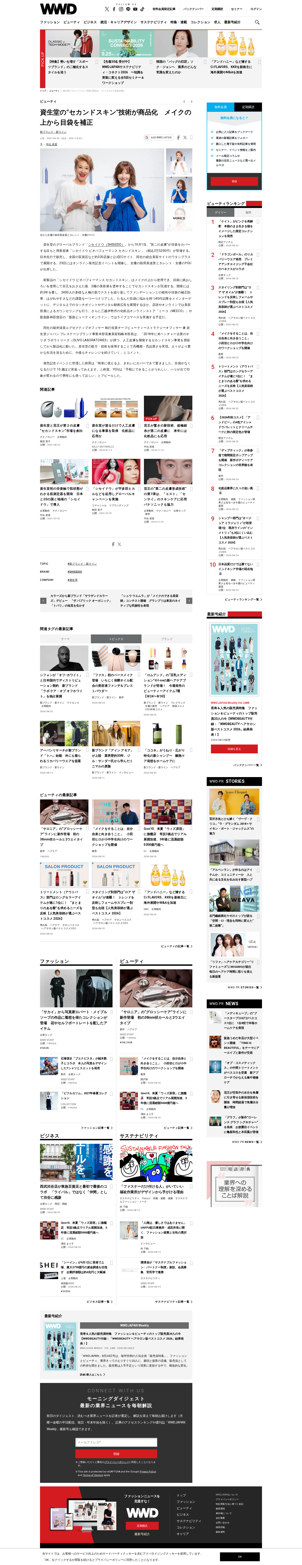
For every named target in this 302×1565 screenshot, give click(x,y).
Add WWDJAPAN (161, 137)
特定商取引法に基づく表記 (229, 1504)
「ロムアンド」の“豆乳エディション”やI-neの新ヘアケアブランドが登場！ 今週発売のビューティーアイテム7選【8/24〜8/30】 (165, 685)
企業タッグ (180, 510)
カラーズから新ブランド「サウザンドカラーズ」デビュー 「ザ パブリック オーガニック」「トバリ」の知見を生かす (81, 600)
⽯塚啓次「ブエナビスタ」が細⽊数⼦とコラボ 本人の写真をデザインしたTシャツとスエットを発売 (84, 1063)
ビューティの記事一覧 (175, 946)
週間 (248, 212)
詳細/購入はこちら (91, 1374)
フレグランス (178, 702)
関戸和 (144, 1079)
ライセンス (73, 702)
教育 (94, 851)
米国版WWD (67, 1283)
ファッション (50, 22)
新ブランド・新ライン (53, 132)
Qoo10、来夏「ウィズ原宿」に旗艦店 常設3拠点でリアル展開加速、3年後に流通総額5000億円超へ (165, 836)
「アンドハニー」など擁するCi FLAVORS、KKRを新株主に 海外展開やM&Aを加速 (232, 67)
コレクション (200, 22)
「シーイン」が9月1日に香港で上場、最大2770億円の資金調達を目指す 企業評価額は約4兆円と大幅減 (84, 1267)
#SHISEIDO (75, 571)
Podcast (146, 1198)
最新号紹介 (232, 22)
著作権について (224, 1513)
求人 (217, 22)
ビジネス (90, 22)
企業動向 (62, 437)
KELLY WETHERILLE (103, 446)
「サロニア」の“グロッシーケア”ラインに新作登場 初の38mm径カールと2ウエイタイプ (61, 836)
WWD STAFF (47, 1040)
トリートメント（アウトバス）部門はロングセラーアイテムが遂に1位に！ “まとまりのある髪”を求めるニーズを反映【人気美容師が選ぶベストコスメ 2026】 (61, 905)
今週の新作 (151, 706)
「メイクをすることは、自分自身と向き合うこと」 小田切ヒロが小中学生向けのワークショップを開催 (112, 836)
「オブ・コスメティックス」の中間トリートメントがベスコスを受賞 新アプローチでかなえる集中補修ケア (241, 1072)
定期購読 (217, 9)
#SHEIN (65, 1291)
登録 (234, 181)
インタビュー (126, 772)
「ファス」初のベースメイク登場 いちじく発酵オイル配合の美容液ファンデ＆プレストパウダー (112, 683)
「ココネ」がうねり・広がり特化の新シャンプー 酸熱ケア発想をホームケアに (164, 756)
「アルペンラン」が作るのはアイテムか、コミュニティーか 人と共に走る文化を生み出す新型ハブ (230, 874)
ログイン (256, 9)
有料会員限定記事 (164, 9)
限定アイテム (225, 242)
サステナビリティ (153, 22)
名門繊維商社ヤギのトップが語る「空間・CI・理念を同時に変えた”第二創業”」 (231, 920)
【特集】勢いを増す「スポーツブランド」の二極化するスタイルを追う (68, 67)
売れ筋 (43, 925)
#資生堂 (73, 580)
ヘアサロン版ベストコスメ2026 (58, 928)
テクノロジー (47, 437)
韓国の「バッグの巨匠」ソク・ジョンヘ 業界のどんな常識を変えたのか (176, 67)
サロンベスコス (70, 925)
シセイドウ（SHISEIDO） (106, 244)
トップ (181, 1495)
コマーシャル (99, 505)
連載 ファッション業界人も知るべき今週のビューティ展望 (236, 502)
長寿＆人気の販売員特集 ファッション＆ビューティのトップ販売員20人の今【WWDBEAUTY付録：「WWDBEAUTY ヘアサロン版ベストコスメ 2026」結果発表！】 (132, 1338)
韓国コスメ (178, 706)
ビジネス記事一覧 (98, 1301)
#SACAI (44, 1048)
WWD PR (243, 987)
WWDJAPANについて (227, 1494)
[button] (258, 22)
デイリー (220, 212)
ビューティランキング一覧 (242, 599)
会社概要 (220, 1518)
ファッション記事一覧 (95, 1127)
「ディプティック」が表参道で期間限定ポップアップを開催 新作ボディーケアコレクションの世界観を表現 (235, 460)
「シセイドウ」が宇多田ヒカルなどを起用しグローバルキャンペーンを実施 (113, 494)
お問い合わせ (223, 1522)
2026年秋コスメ (153, 709)
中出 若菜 (51, 144)
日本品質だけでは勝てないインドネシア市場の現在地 (235, 566)
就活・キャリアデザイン (118, 22)
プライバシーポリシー (117, 1462)
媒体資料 (220, 1532)
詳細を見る (234, 749)
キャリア (183, 1534)
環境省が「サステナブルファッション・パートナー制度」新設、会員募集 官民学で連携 (164, 1267)
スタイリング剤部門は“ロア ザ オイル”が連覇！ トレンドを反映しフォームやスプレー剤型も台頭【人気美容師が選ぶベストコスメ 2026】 (113, 902)
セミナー (237, 9)
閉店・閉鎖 (61, 1203)
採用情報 (220, 1527)
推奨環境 (220, 1508)
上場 (63, 1278)
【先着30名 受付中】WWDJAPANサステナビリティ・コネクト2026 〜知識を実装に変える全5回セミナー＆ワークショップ (123, 72)
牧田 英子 (45, 441)
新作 (147, 514)
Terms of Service (93, 1475)
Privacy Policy (148, 1471)
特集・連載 (178, 22)
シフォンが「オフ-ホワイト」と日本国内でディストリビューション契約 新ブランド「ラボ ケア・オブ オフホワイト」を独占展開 (61, 685)
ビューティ (71, 22)
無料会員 (220, 107)
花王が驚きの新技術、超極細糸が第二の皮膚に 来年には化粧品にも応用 (165, 431)
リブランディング (119, 505)
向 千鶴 (124, 1206)
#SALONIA (126, 1042)
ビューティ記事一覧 (176, 1127)
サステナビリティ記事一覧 (172, 1301)
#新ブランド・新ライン (82, 563)
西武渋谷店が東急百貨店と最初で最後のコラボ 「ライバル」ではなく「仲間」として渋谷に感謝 (73, 1192)
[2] (179, 218)
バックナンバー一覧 (246, 765)
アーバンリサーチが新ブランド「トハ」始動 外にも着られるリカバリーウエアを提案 (60, 756)
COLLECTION (68, 1104)
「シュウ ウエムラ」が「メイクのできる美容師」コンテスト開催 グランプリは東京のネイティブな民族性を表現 (150, 600)
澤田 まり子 (147, 1114)
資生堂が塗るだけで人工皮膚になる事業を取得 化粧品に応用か (113, 431)
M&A (146, 909)
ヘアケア (165, 706)
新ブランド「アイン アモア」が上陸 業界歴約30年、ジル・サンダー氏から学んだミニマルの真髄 (113, 758)
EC (145, 851)
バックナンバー (193, 9)
